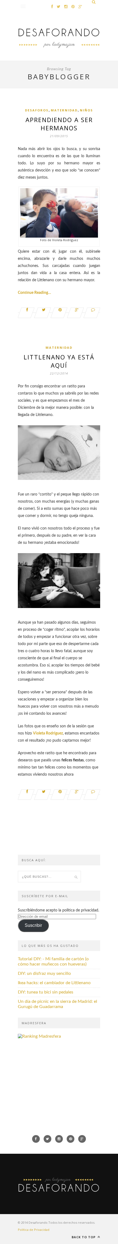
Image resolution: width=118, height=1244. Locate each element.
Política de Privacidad (33, 1230)
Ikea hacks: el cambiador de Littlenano (54, 983)
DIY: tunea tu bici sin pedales (45, 992)
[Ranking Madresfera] (39, 1036)
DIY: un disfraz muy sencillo (44, 973)
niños (86, 110)
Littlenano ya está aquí (59, 361)
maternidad (64, 110)
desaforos (37, 110)
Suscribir (33, 925)
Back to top (84, 1237)
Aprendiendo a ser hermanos (59, 124)
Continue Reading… (34, 293)
